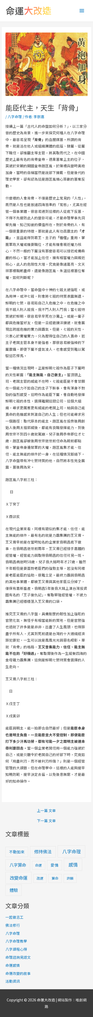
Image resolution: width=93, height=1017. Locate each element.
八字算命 (18, 865)
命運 (38, 865)
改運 (40, 878)
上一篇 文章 (46, 811)
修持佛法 (43, 851)
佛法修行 (12, 925)
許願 (70, 878)
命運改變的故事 (18, 973)
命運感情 (12, 965)
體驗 (14, 890)
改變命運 (18, 877)
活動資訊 (12, 981)
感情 (73, 864)
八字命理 (14, 116)
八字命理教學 (16, 941)
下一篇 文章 (46, 821)
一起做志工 (14, 917)
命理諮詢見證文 (18, 957)
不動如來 (17, 851)
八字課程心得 (16, 949)
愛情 (54, 865)
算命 (55, 878)
